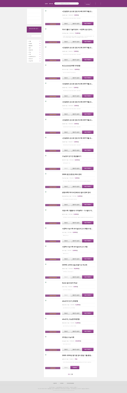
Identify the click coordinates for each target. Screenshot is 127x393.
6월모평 (30, 45)
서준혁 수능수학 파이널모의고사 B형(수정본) (77, 229)
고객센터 (61, 383)
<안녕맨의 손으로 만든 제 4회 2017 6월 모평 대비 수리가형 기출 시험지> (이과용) (90, 11)
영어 (30, 47)
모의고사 (31, 58)
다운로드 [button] (75, 367)
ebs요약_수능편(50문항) (71, 319)
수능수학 (31, 60)
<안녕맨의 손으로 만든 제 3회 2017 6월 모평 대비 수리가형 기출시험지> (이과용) (90, 102)
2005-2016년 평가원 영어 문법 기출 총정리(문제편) (80, 355)
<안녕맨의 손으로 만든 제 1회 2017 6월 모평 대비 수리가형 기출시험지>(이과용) (90, 138)
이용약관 (55, 383)
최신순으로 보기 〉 (33, 29)
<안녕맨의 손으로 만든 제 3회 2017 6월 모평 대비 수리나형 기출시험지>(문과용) (90, 120)
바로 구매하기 (87, 23)
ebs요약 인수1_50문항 (70, 301)
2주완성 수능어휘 (68, 337)
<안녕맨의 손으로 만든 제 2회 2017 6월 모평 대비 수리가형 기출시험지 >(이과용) (90, 84)
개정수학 (31, 50)
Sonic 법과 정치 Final (69, 283)
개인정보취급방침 (70, 383)
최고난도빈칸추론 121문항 (71, 66)
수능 (30, 52)
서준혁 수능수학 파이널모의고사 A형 (75, 247)
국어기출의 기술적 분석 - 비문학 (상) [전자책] (78, 29)
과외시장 (51, 3)
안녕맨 (30, 43)
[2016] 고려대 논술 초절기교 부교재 (74, 265)
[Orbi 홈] (30, 3)
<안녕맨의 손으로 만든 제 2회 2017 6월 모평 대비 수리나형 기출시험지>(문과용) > (90, 47)
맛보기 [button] (66, 23)
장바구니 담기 (76, 23)
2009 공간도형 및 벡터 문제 (72, 174)
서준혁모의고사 (32, 56)
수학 (30, 54)
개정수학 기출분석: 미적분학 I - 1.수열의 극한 (77, 210)
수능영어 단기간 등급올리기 (71, 156)
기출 (30, 41)
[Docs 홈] (38, 3)
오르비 (46, 3)
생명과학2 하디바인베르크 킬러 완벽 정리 (76, 192)
